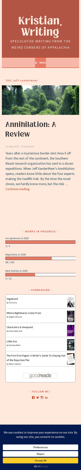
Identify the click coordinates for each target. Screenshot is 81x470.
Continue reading (17, 189)
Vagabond (12, 298)
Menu (42, 62)
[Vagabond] (70, 306)
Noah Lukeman (15, 364)
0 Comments (27, 146)
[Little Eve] (70, 349)
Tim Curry (13, 302)
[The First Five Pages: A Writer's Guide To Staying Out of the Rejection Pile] (70, 364)
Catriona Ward (14, 345)
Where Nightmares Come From (24, 313)
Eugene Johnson (15, 317)
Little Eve (12, 341)
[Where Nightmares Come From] (70, 321)
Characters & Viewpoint (20, 327)
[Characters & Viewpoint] (70, 335)
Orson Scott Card (15, 331)
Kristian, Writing (41, 26)
